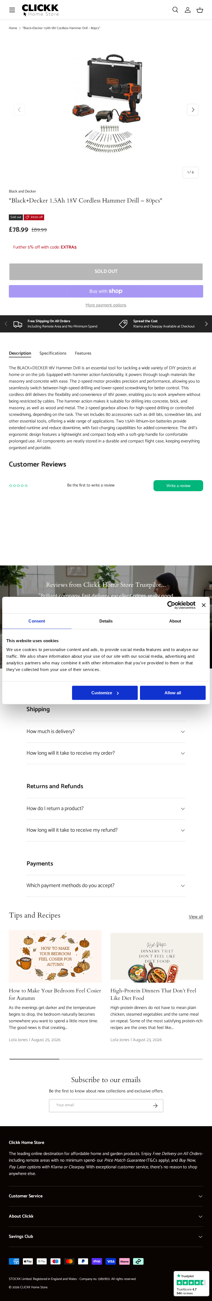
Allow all (173, 692)
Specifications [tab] (53, 353)
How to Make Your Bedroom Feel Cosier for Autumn (55, 994)
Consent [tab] (36, 621)
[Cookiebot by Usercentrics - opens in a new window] (171, 605)
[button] (200, 10)
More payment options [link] (106, 305)
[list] (106, 110)
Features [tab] (83, 353)
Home (13, 28)
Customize (101, 692)
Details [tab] (106, 621)
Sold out (106, 271)
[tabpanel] (106, 440)
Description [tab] (20, 353)
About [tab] (175, 621)
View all (196, 917)
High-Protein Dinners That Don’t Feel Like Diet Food (153, 994)
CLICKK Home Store (33, 1287)
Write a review (178, 485)
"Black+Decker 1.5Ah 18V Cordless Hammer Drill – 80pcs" (61, 28)
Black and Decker (22, 191)
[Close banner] (204, 605)
